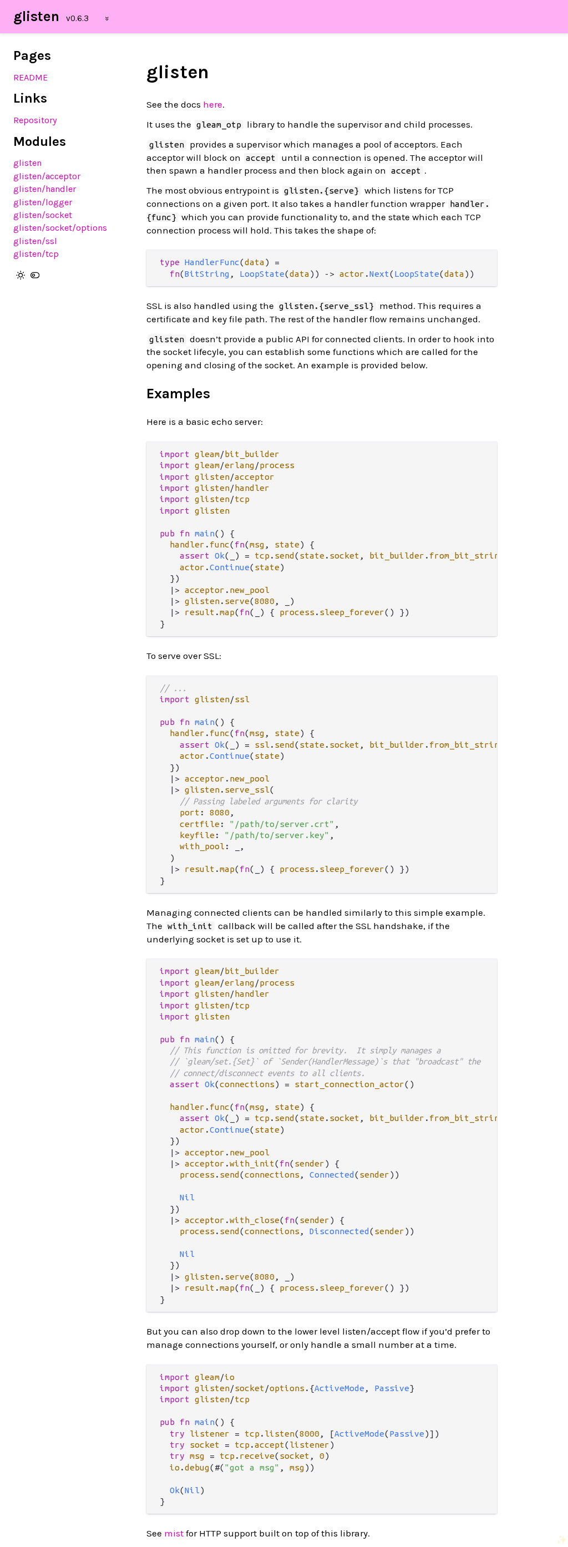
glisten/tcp (36, 253)
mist (174, 1533)
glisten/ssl (35, 241)
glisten (36, 16)
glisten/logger (42, 202)
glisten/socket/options (60, 227)
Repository (35, 120)
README (30, 77)
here (212, 104)
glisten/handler (44, 189)
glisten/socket (42, 215)
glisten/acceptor (46, 176)
